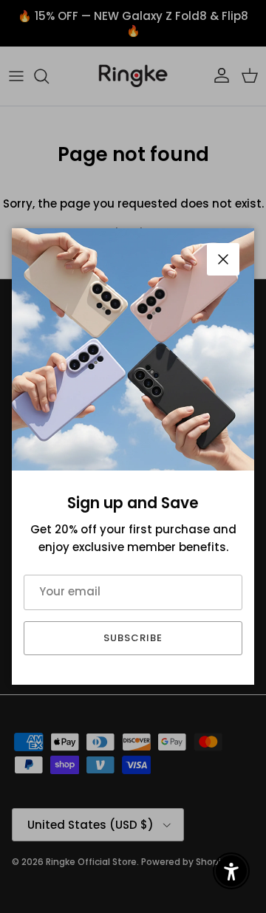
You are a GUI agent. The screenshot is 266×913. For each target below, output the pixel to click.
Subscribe (133, 638)
